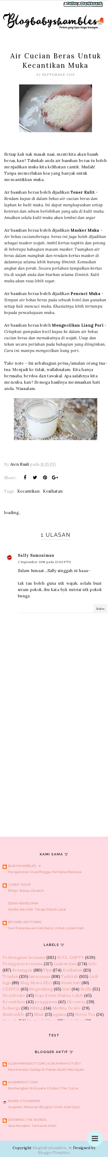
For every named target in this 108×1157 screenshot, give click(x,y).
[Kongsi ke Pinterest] (45, 477)
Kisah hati (70, 982)
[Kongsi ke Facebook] (25, 477)
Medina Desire (66, 1008)
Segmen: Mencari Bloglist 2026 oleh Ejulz (44, 1107)
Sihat (39, 1014)
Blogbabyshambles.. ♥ (52, 1147)
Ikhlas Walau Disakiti (26, 891)
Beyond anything (25, 922)
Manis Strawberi (24, 1101)
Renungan (22, 970)
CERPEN (11, 989)
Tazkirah (69, 976)
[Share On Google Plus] (55, 477)
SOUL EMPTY (70, 957)
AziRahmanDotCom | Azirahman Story (44, 1063)
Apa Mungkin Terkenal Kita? (32, 1126)
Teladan (10, 976)
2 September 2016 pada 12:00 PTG (44, 562)
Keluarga (11, 1008)
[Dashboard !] (90, 6)
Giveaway (76, 1001)
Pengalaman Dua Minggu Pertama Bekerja (44, 872)
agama (59, 1014)
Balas (100, 609)
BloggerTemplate (54, 1152)
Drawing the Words (27, 1120)
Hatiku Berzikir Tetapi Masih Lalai (37, 909)
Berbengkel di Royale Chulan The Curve (43, 1088)
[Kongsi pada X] (35, 477)
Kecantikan (28, 491)
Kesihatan (53, 491)
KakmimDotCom (23, 1082)
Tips (47, 970)
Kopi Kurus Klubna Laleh (59, 995)
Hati (66, 989)
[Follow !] (71, 6)
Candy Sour (19, 885)
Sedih (85, 989)
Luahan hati (65, 963)
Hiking (36, 1008)
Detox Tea (85, 1014)
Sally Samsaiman (36, 555)
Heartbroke (14, 995)
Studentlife (13, 1014)
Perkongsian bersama (24, 957)
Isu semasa (39, 976)
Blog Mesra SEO (36, 982)
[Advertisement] (54, 757)
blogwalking (41, 989)
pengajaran (46, 1001)
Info (92, 963)
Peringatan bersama (22, 963)
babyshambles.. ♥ (24, 866)
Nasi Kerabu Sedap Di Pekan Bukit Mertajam (46, 1070)
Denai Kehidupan (23, 903)
